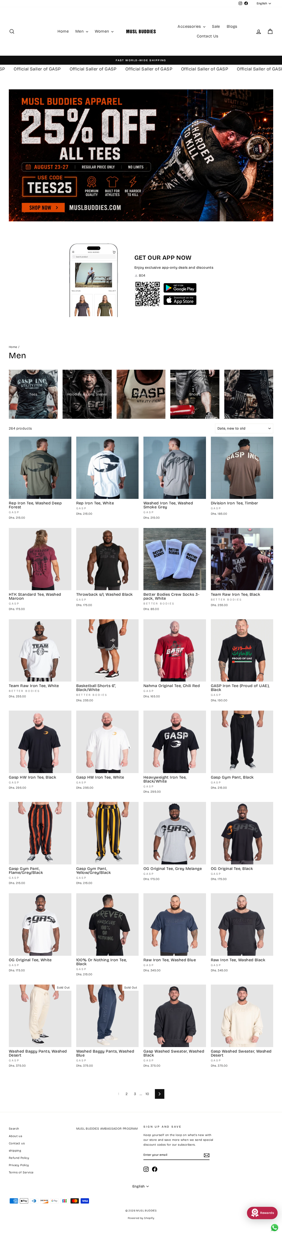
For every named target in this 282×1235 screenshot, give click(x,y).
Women (102, 31)
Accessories (190, 26)
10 (147, 1094)
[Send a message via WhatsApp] (274, 1227)
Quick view (40, 494)
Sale (216, 26)
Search (14, 1128)
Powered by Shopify (141, 1218)
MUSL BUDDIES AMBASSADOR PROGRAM (107, 1128)
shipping (15, 1150)
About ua (15, 1136)
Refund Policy (19, 1158)
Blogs (232, 26)
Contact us (17, 1143)
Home (63, 31)
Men (80, 31)
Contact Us (207, 36)
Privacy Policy (19, 1165)
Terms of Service (21, 1172)
